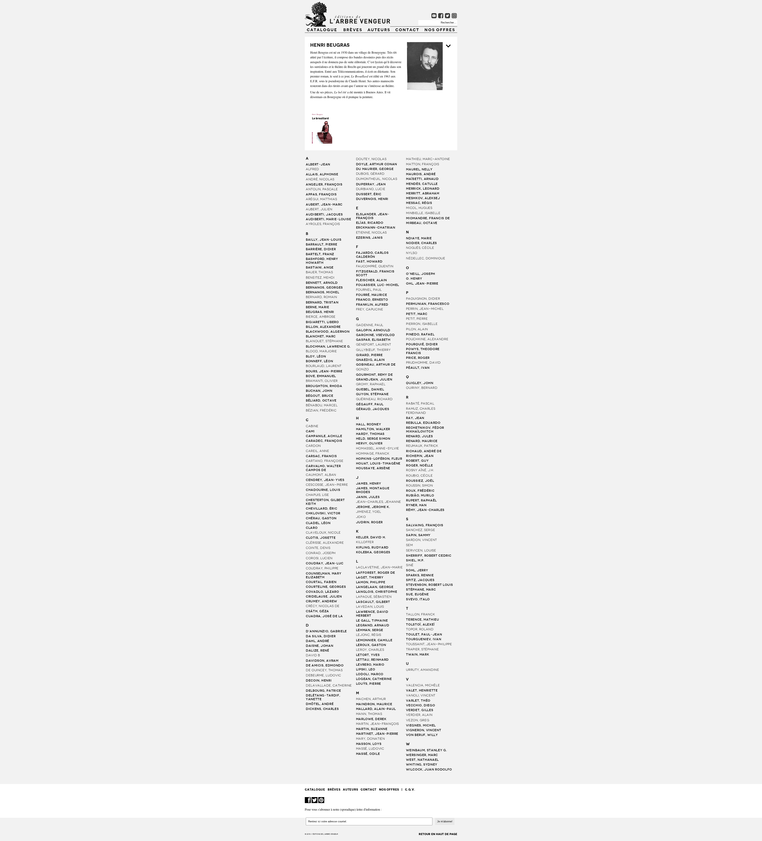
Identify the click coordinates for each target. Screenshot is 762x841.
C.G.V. (410, 789)
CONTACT (407, 29)
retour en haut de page (438, 834)
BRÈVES (352, 29)
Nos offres (439, 29)
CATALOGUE (322, 29)
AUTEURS (379, 29)
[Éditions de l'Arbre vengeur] (347, 25)
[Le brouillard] (321, 142)
